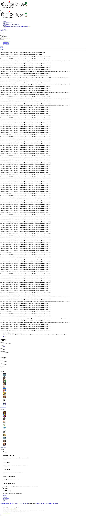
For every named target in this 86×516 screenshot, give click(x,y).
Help (4, 500)
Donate (4, 27)
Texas (4, 346)
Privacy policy (5, 499)
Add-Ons (26, 503)
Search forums (9, 22)
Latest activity (16, 24)
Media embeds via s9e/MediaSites (52, 503)
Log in (1, 47)
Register (2, 49)
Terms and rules (6, 498)
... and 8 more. (3, 447)
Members (4, 25)
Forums (4, 21)
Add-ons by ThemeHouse (40, 503)
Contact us (5, 497)
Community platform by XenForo (12, 503)
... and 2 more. (3, 407)
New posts (5, 22)
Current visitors (13, 26)
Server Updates (14, 508)
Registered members (6, 26)
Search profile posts (26, 26)
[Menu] (0, 10)
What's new (5, 23)
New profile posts (10, 24)
